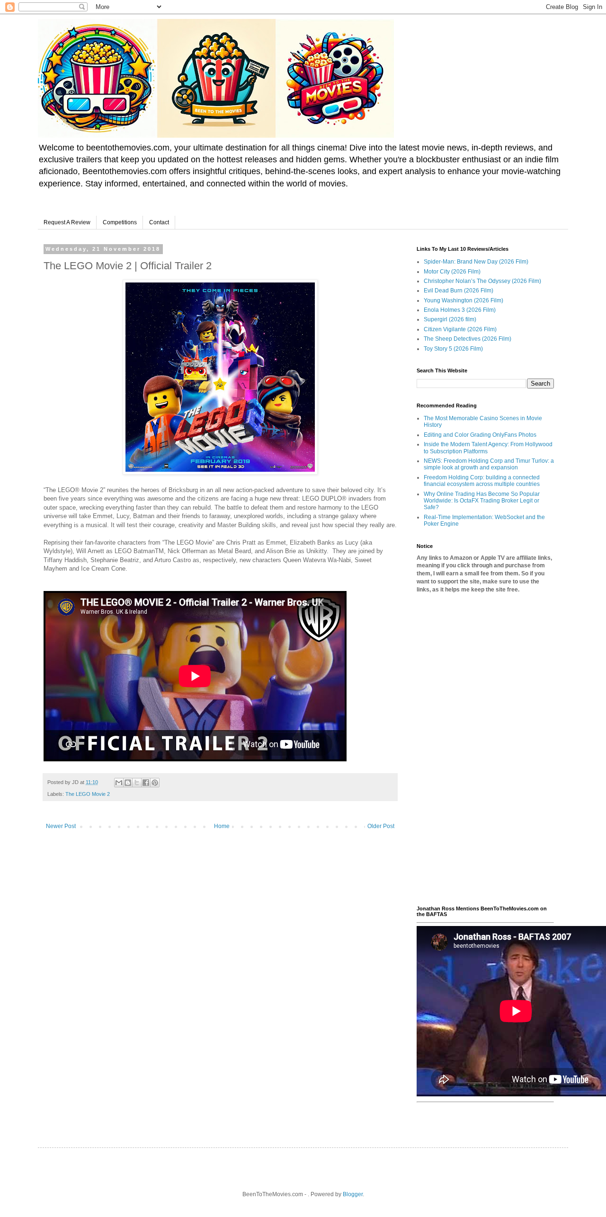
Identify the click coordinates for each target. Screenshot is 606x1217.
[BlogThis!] (128, 782)
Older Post (380, 826)
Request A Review (67, 222)
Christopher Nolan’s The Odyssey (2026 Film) (482, 281)
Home (222, 826)
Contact (159, 222)
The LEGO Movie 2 (87, 794)
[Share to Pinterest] (155, 782)
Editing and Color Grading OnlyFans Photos (480, 435)
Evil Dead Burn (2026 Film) (458, 290)
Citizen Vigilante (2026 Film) (460, 329)
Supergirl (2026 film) (450, 319)
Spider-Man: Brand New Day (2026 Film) (476, 261)
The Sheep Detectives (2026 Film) (467, 338)
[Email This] (119, 782)
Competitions (120, 222)
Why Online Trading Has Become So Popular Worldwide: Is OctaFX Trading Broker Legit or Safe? (482, 501)
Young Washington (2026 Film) (463, 300)
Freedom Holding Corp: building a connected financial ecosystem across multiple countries (482, 480)
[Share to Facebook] (146, 782)
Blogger (353, 1194)
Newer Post (61, 826)
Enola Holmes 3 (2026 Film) (460, 310)
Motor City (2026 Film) (452, 271)
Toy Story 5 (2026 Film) (453, 348)
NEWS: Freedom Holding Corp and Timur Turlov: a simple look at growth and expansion (489, 464)
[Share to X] (137, 782)
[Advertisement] (485, 749)
